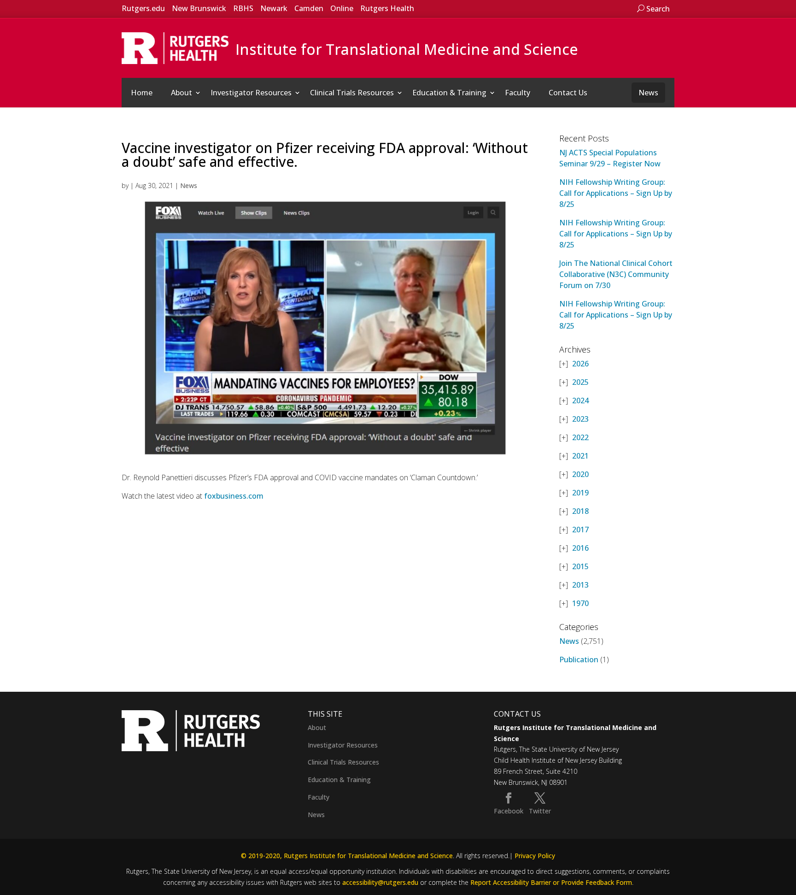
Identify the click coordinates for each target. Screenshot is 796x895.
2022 (580, 437)
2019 (580, 493)
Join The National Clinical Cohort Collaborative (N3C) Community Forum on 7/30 (616, 274)
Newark (273, 8)
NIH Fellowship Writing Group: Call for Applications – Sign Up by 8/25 (615, 193)
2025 (580, 382)
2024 (580, 400)
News (648, 93)
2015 (580, 566)
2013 (580, 585)
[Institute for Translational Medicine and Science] (175, 47)
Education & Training (449, 93)
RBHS (243, 8)
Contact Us (568, 93)
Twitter (540, 811)
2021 (580, 456)
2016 (580, 548)
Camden (308, 8)
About (181, 93)
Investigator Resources (251, 93)
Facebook (508, 811)
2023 (580, 419)
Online (341, 8)
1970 (580, 603)
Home (141, 93)
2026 (580, 364)
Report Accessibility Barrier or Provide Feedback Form (551, 882)
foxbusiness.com (233, 496)
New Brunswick (199, 8)
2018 (580, 511)
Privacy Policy (535, 855)
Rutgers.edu (143, 8)
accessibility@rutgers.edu (380, 882)
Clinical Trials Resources (352, 93)
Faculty (517, 93)
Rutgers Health (387, 8)
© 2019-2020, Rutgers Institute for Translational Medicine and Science (347, 855)
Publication (578, 659)
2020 (580, 474)
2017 (580, 529)
